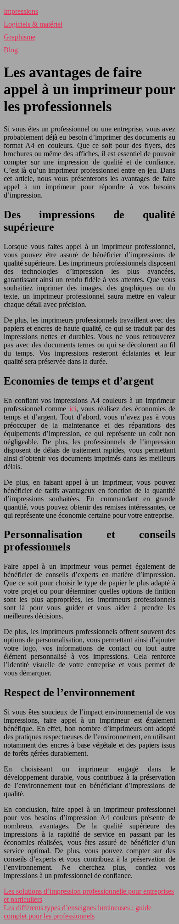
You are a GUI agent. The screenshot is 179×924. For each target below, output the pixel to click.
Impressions (21, 11)
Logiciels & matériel (33, 24)
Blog (11, 50)
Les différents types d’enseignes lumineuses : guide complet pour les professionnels (77, 912)
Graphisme (19, 37)
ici (72, 409)
